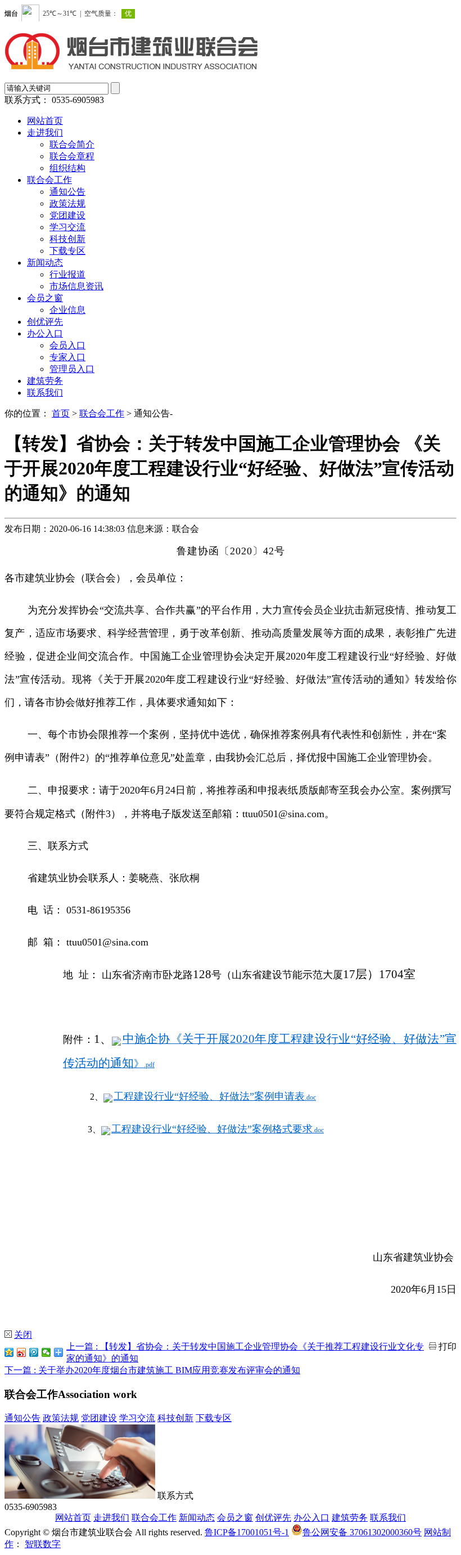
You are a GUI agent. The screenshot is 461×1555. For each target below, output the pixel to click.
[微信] (46, 1352)
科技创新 (67, 239)
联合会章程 (71, 156)
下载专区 (67, 251)
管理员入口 (71, 369)
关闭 (23, 1334)
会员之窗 (45, 298)
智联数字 (43, 1544)
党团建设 (67, 215)
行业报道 (67, 274)
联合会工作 (49, 180)
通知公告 (67, 191)
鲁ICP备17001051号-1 (247, 1532)
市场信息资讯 (76, 286)
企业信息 (67, 310)
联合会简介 (71, 144)
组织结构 (67, 168)
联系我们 (45, 392)
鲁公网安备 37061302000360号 (362, 1532)
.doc (215, 1097)
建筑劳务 (45, 381)
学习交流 (67, 227)
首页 (61, 413)
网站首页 (45, 121)
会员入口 (67, 345)
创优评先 (45, 321)
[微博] (21, 1352)
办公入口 (45, 333)
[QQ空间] (8, 1352)
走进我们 (45, 132)
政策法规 (67, 203)
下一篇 (152, 1370)
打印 (448, 1346)
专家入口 (67, 357)
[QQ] (33, 1352)
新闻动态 (45, 262)
